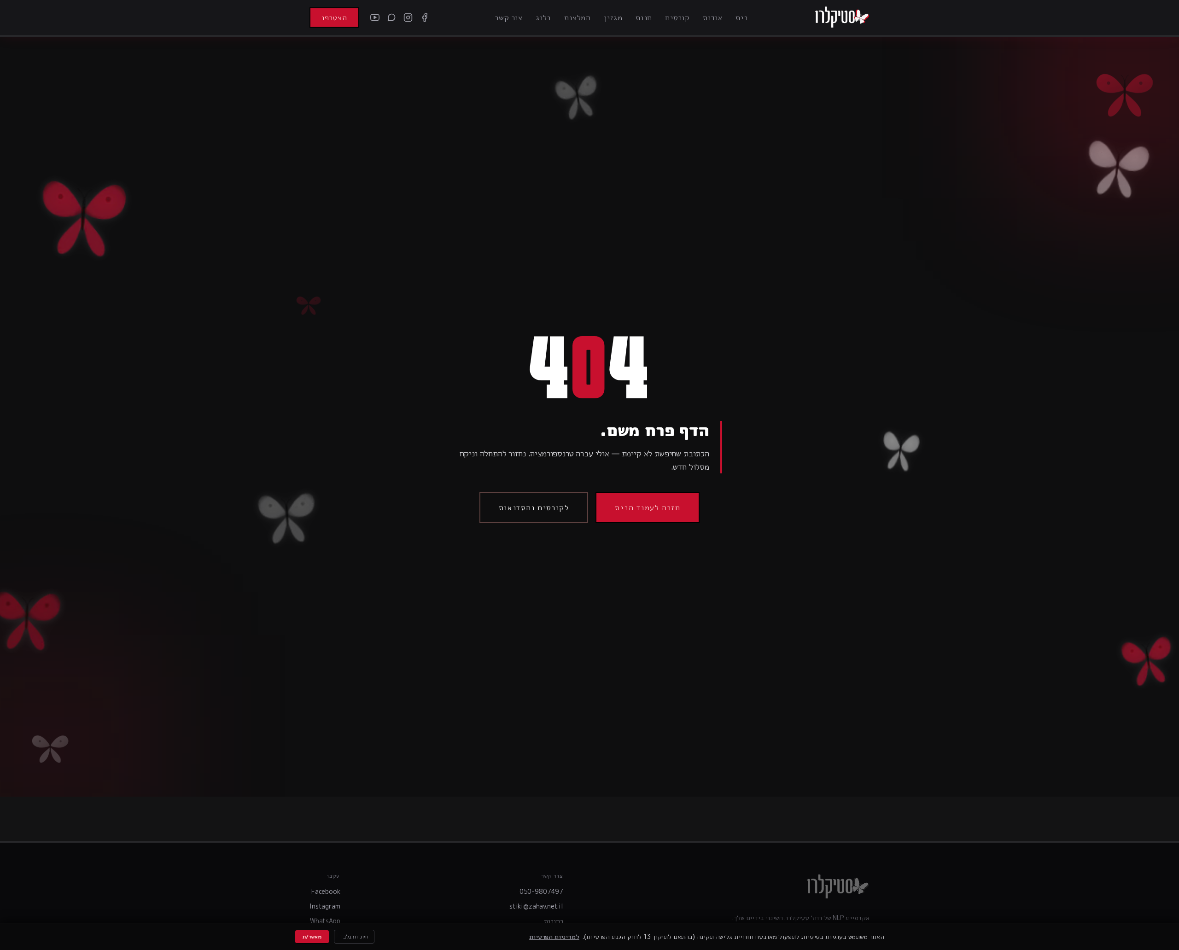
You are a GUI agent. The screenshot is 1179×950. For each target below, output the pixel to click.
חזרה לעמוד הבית (647, 507)
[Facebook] (424, 17)
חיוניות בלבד (354, 936)
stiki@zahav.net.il (536, 906)
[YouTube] (374, 17)
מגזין (613, 17)
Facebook (325, 891)
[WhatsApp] (391, 17)
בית (741, 17)
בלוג (543, 17)
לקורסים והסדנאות (534, 507)
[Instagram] (408, 17)
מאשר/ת (312, 936)
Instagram (324, 906)
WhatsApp (325, 920)
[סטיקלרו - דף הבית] (842, 17)
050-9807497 (541, 891)
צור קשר (509, 17)
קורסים (677, 17)
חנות (644, 17)
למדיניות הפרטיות (554, 936)
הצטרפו (334, 17)
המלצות (577, 17)
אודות (713, 17)
